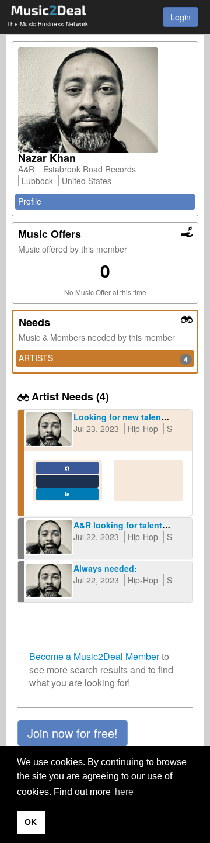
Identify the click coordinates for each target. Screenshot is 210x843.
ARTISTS (103, 358)
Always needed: (105, 568)
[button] (73, 733)
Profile (29, 201)
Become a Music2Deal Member (94, 656)
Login (180, 17)
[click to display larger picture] (105, 100)
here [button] (124, 792)
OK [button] (30, 822)
